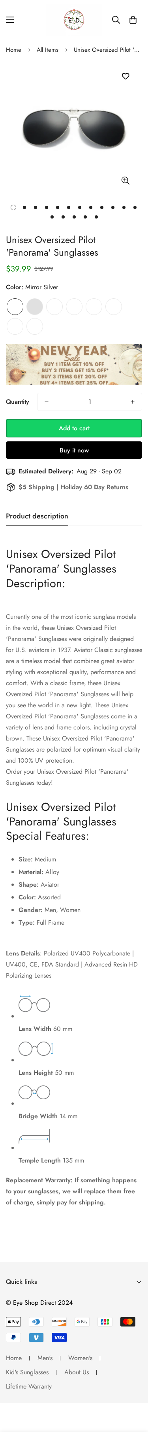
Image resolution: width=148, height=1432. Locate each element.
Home (13, 49)
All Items (47, 49)
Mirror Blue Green (114, 307)
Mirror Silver (15, 307)
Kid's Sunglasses (27, 1372)
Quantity (17, 401)
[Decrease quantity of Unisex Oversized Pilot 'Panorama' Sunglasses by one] (46, 402)
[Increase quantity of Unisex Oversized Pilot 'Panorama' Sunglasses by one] (133, 402)
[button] (133, 20)
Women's (80, 1357)
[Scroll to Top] (134, 1390)
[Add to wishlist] (125, 76)
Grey (35, 307)
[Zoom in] (125, 181)
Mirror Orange (94, 307)
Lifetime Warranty (29, 1386)
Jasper (54, 307)
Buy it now (74, 450)
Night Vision (15, 326)
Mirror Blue (74, 307)
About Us (76, 1372)
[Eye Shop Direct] (74, 20)
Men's (44, 1357)
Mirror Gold (35, 326)
